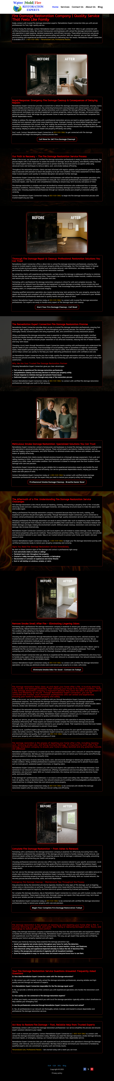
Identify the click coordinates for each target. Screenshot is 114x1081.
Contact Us (77, 7)
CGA (54, 1065)
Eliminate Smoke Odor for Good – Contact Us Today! (57, 669)
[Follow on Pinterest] (91, 1069)
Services (65, 7)
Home (55, 7)
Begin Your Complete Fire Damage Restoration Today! (57, 908)
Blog (100, 7)
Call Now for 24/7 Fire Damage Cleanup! (57, 139)
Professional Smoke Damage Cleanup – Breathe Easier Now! (57, 482)
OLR (49, 1065)
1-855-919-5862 (32, 40)
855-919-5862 (59, 132)
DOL (59, 1065)
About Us (90, 7)
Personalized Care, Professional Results (55, 40)
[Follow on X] (88, 1069)
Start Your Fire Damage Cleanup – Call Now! (57, 307)
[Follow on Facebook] (84, 1069)
